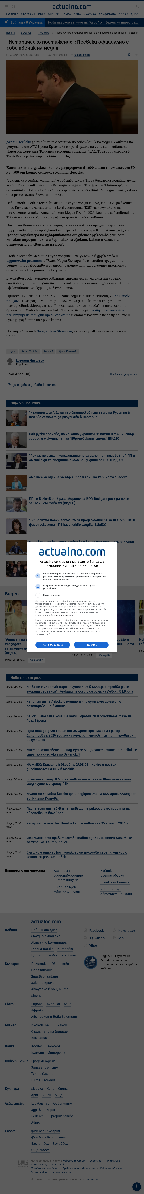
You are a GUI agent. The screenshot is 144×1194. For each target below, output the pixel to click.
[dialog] (72, 597)
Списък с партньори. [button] (62, 615)
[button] (72, 595)
